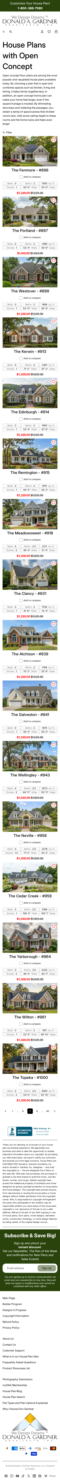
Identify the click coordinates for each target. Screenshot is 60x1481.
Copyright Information (16, 1315)
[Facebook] (6, 1476)
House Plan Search (14, 1396)
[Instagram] (12, 1476)
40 (47, 1111)
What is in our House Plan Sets (21, 1356)
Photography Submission (17, 1379)
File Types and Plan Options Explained (25, 1402)
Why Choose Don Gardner (18, 1408)
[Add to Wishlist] (53, 140)
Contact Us (9, 1344)
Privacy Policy (11, 1327)
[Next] (54, 1111)
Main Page (9, 1298)
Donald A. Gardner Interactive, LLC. (29, 1466)
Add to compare (32, 176)
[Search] (10, 31)
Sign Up (47, 1268)
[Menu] (3, 31)
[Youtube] (17, 1476)
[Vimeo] (46, 1476)
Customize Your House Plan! (30, 3)
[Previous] (5, 1111)
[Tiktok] (23, 1476)
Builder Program (12, 1304)
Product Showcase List (16, 1368)
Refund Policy (11, 1321)
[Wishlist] (49, 31)
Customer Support (13, 1350)
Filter (9, 132)
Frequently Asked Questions (19, 1362)
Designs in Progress (14, 1310)
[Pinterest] (40, 1476)
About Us (8, 1338)
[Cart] (56, 31)
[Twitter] (29, 1476)
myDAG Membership (15, 1385)
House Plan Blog (12, 1391)
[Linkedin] (34, 1476)
